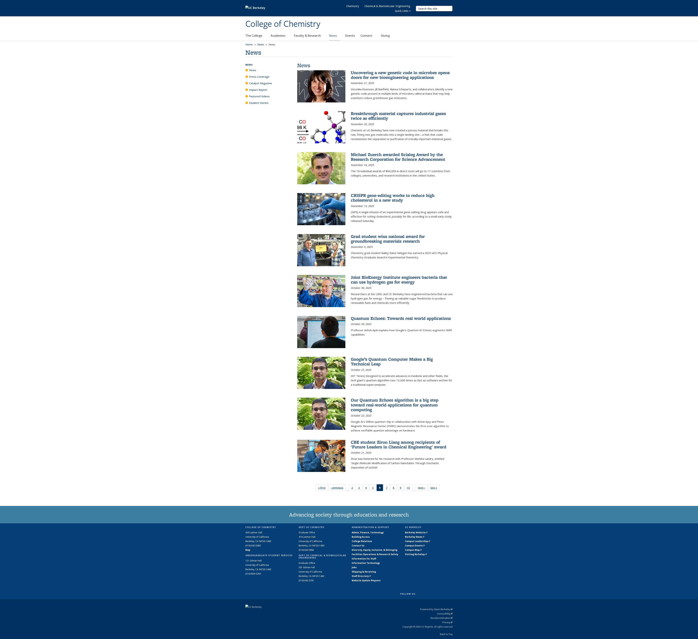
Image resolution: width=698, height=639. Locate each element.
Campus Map (413, 549)
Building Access (361, 536)
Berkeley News (414, 536)
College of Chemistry (282, 24)
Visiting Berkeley (416, 554)
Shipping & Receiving (364, 571)
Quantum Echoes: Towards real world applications (401, 318)
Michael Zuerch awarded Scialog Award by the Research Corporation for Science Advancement (398, 157)
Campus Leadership (417, 541)
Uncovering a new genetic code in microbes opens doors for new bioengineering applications (400, 75)
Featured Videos (259, 96)
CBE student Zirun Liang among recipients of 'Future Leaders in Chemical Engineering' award (398, 444)
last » (435, 487)
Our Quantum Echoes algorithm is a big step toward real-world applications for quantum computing (394, 404)
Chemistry (352, 6)
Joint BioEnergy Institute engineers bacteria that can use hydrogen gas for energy (399, 279)
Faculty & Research (308, 36)
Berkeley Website (416, 532)
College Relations (362, 541)
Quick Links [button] (401, 11)
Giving (385, 36)
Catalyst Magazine (260, 83)
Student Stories (258, 103)
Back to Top (446, 634)
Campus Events (415, 545)
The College (254, 36)
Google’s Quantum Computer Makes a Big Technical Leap (392, 361)
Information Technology (366, 563)
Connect (366, 36)
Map (247, 549)
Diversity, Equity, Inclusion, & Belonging (374, 549)
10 (409, 488)
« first (323, 487)
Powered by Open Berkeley (436, 609)
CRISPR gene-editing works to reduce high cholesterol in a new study (392, 197)
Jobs (354, 567)
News (333, 36)
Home (249, 44)
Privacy (447, 622)
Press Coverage (259, 76)
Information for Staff (364, 558)
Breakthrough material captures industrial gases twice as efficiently (398, 116)
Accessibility (445, 613)
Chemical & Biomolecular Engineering (387, 6)
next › (423, 487)
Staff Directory (361, 576)
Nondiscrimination (441, 618)
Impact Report (258, 90)
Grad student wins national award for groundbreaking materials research (388, 239)
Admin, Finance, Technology (368, 532)
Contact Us (358, 545)
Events (350, 36)
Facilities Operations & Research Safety (375, 554)
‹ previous (338, 487)
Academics (278, 36)
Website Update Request (366, 580)
